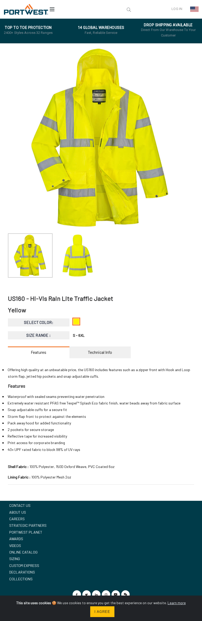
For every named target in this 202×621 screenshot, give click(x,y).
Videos (15, 545)
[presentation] (14, 137)
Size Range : (38, 335)
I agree (102, 612)
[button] (96, 9)
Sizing (14, 558)
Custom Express (24, 565)
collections (21, 579)
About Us (17, 512)
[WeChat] (125, 594)
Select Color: (38, 322)
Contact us (20, 505)
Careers (17, 519)
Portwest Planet (25, 532)
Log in (176, 9)
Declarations (22, 572)
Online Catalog (23, 552)
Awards (16, 538)
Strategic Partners (28, 525)
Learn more (177, 603)
